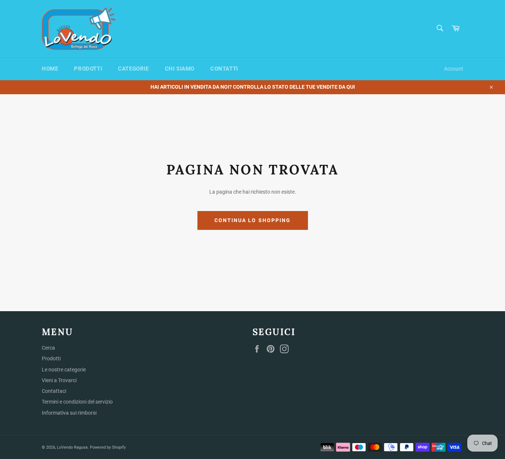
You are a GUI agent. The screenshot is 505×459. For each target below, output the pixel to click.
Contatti (224, 68)
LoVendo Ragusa (72, 447)
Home (50, 68)
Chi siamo (179, 68)
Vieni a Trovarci (59, 380)
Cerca (48, 348)
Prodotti (88, 68)
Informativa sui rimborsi (69, 413)
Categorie (133, 68)
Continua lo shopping (252, 220)
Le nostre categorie (64, 370)
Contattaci (54, 391)
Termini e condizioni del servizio (77, 402)
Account (453, 69)
